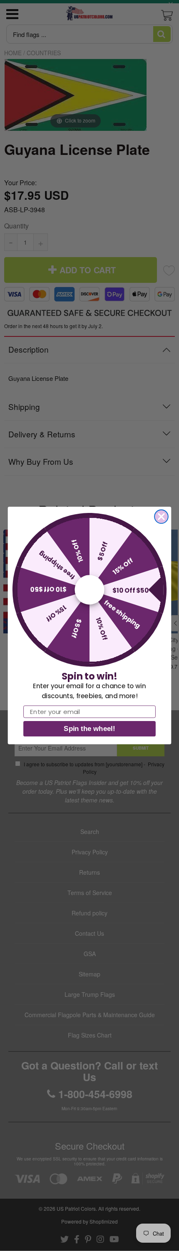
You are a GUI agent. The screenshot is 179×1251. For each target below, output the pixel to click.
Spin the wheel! (89, 729)
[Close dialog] (161, 516)
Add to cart (89, 594)
